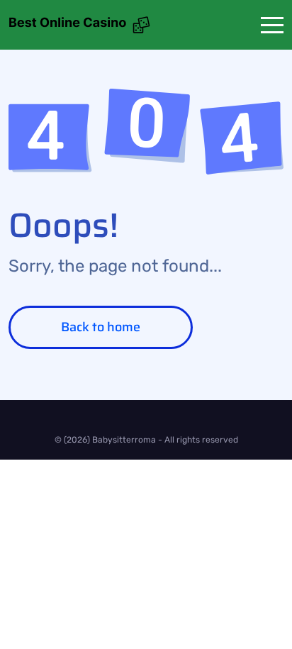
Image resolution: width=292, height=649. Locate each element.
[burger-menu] (272, 25)
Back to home (100, 327)
